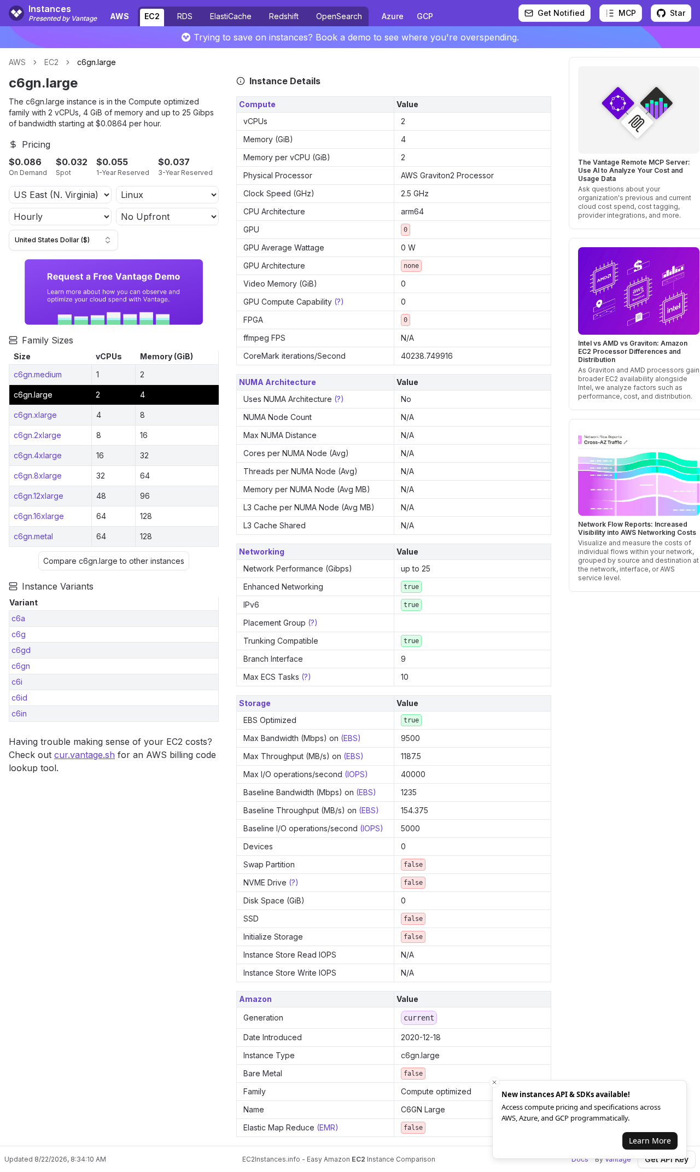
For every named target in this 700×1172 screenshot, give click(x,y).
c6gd (21, 650)
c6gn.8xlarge (38, 475)
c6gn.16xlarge (39, 516)
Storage (255, 703)
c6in (19, 713)
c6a (18, 618)
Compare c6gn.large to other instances (113, 560)
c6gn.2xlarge (37, 435)
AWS (17, 62)
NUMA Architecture (277, 382)
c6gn (20, 665)
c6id (19, 697)
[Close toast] (494, 1082)
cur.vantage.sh (84, 754)
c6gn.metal (33, 536)
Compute (257, 104)
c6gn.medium (38, 374)
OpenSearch (339, 16)
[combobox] (63, 240)
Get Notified (561, 13)
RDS (184, 16)
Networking (261, 551)
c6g (18, 634)
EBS (350, 738)
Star (677, 13)
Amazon (255, 999)
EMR (327, 1127)
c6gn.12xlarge (38, 495)
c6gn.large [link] (96, 62)
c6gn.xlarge (35, 414)
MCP (627, 13)
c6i (16, 681)
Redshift (284, 16)
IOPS (356, 774)
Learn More (650, 1140)
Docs (579, 1159)
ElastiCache (231, 16)
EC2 (152, 16)
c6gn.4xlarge (38, 455)
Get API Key (667, 1159)
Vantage (618, 1159)
